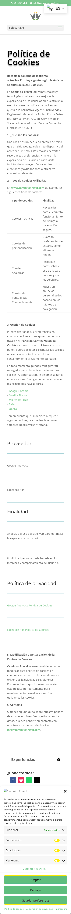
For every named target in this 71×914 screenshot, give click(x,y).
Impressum (61, 908)
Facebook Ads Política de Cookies (28, 629)
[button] (65, 791)
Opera (13, 409)
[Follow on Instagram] (21, 780)
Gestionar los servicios (35, 868)
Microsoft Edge (18, 400)
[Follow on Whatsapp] (29, 780)
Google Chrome (18, 391)
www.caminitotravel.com (27, 187)
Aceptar (36, 880)
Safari (12, 404)
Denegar (35, 890)
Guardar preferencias (35, 900)
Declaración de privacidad (39, 908)
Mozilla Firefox (18, 395)
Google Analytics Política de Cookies (29, 605)
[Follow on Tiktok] (37, 780)
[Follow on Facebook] (13, 780)
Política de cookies (14, 908)
